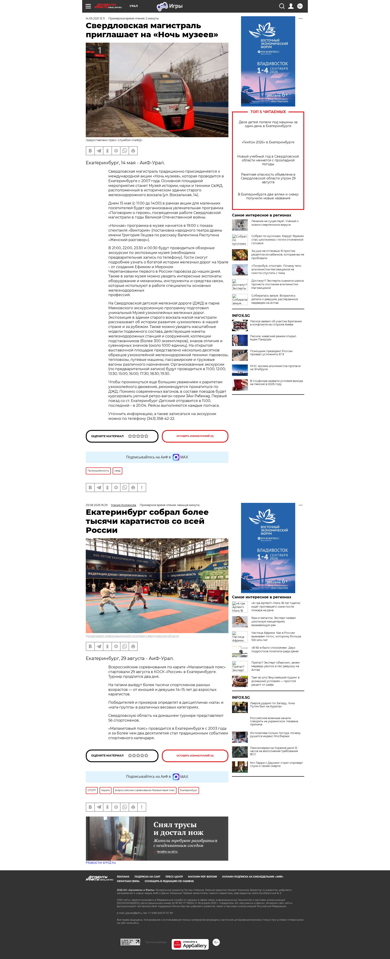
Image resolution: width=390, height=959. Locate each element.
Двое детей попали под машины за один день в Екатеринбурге (268, 124)
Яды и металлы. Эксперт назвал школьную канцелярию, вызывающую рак (273, 621)
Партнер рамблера (156, 942)
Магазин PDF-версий (202, 876)
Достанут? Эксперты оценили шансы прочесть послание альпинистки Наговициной (277, 284)
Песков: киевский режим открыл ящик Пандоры (273, 338)
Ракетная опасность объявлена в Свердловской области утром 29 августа (268, 178)
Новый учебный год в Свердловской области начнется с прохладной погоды (268, 160)
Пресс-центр (174, 876)
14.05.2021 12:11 (95, 18)
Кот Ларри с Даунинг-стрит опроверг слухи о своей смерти (276, 764)
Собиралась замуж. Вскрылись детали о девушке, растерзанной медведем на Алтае (274, 299)
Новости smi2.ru (101, 862)
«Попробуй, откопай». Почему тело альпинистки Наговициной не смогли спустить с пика (276, 269)
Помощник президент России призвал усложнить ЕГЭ (271, 353)
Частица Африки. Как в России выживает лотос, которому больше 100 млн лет (276, 636)
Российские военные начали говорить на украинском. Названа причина (274, 721)
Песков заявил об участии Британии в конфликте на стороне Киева (276, 323)
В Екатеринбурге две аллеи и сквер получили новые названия (268, 196)
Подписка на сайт (147, 876)
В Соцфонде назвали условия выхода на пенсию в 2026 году (276, 382)
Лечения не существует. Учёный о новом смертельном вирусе (275, 222)
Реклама (123, 876)
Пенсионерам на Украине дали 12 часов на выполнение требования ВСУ (274, 751)
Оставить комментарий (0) (195, 436)
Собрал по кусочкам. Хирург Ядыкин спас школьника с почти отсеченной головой (277, 239)
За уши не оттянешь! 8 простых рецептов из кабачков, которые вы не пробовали (277, 254)
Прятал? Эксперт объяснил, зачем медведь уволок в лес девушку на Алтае (275, 666)
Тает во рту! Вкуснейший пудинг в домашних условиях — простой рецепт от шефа (275, 681)
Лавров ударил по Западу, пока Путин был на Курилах (272, 705)
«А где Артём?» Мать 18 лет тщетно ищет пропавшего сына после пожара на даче (275, 606)
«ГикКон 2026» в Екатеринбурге (268, 142)
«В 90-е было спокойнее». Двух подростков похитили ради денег (275, 649)
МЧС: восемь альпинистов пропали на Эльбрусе (275, 368)
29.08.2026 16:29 (96, 505)
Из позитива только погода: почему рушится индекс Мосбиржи (275, 734)
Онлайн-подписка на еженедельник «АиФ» (252, 876)
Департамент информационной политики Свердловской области (132, 636)
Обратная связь (128, 881)
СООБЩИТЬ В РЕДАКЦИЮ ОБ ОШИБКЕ (169, 881)
